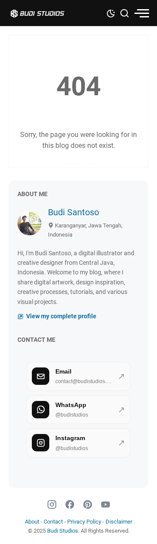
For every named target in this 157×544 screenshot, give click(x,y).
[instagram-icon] (51, 505)
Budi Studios (62, 530)
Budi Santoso (73, 212)
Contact (53, 521)
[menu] (141, 13)
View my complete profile (60, 316)
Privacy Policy (84, 521)
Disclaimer (119, 521)
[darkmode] (110, 12)
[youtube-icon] (105, 505)
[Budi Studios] (46, 13)
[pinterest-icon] (87, 505)
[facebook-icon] (69, 505)
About (32, 521)
